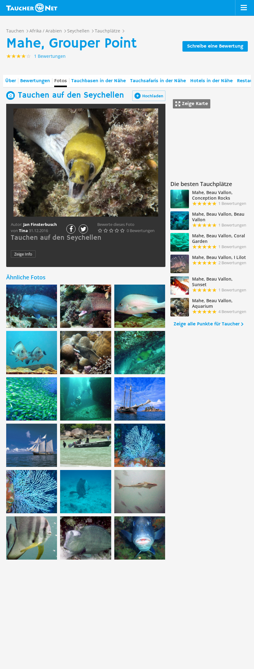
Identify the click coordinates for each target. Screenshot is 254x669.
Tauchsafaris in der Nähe (158, 81)
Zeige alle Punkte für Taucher (206, 324)
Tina (23, 230)
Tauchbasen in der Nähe (98, 81)
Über (10, 81)
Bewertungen (35, 81)
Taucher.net (31, 7)
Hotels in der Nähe (211, 81)
